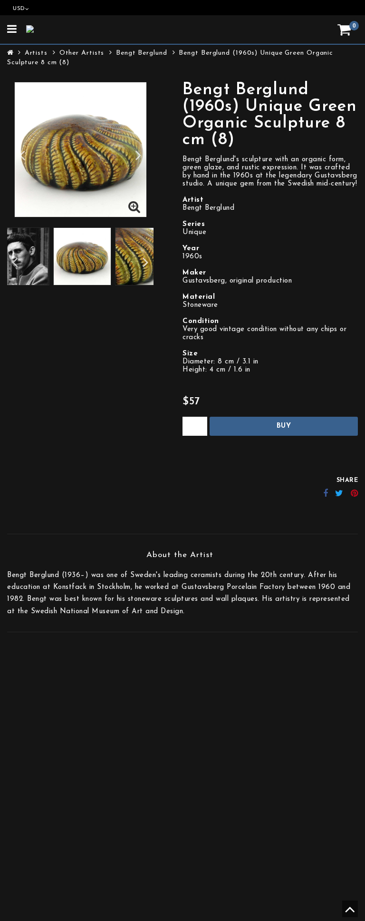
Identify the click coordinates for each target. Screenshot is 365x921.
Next (138, 155)
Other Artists (82, 53)
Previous (22, 155)
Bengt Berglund (141, 53)
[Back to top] (348, 913)
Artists (36, 53)
